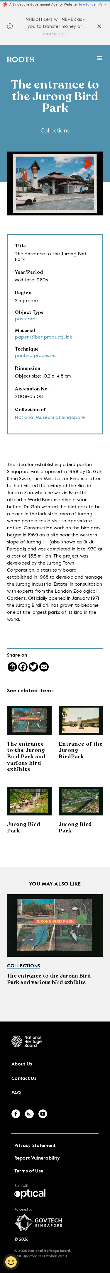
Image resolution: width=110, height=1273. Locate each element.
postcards (26, 319)
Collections (55, 131)
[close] (99, 27)
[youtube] (42, 1113)
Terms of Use (29, 1171)
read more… (55, 34)
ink (69, 337)
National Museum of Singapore (50, 417)
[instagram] (29, 1113)
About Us (21, 1064)
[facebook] (15, 1113)
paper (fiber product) (39, 337)
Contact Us (23, 1078)
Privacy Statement (35, 1145)
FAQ (16, 1093)
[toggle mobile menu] (100, 61)
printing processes (35, 355)
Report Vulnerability (37, 1158)
